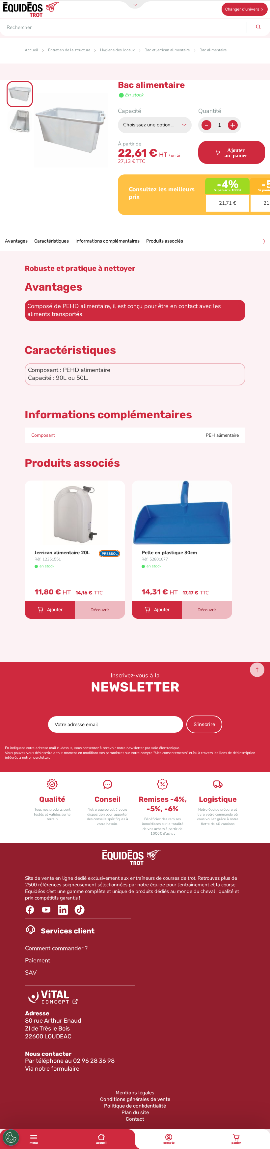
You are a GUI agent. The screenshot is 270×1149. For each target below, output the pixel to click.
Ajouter (55, 610)
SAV (31, 973)
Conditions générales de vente (135, 1099)
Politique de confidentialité (135, 1106)
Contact (135, 1119)
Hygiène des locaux (117, 50)
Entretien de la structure (69, 50)
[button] (20, 93)
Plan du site (135, 1112)
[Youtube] (47, 910)
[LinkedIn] (63, 910)
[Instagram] (80, 910)
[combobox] (123, 27)
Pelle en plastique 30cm (169, 552)
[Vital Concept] (54, 998)
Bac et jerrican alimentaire (167, 50)
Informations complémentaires (107, 241)
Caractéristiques (51, 241)
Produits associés (164, 241)
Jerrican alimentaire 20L (62, 552)
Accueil (31, 50)
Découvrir (100, 610)
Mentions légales (135, 1093)
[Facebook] (31, 910)
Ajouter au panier (236, 152)
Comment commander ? (56, 948)
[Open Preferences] (11, 1137)
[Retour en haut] (257, 670)
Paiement (37, 960)
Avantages (16, 241)
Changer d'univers (242, 9)
